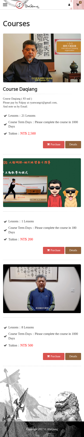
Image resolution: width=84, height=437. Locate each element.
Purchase (55, 144)
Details (73, 144)
